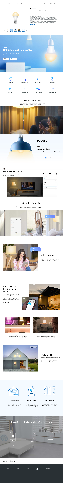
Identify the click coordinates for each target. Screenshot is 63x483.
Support (18, 468)
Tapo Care (8, 476)
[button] (26, 30)
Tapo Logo (8, 1)
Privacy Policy (48, 468)
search (54, 1)
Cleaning (8, 471)
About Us (28, 468)
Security (8, 468)
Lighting (8, 473)
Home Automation (9, 474)
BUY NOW (32, 24)
